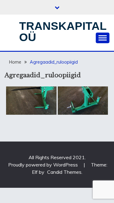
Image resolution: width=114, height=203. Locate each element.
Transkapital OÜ (62, 32)
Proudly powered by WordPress (43, 165)
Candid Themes (64, 172)
